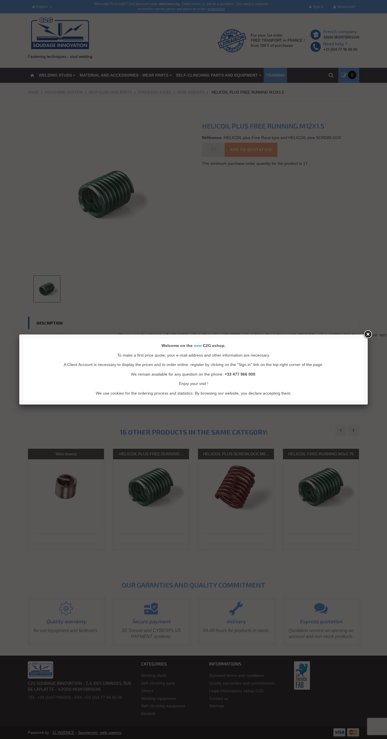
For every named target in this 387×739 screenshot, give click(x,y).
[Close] (368, 334)
